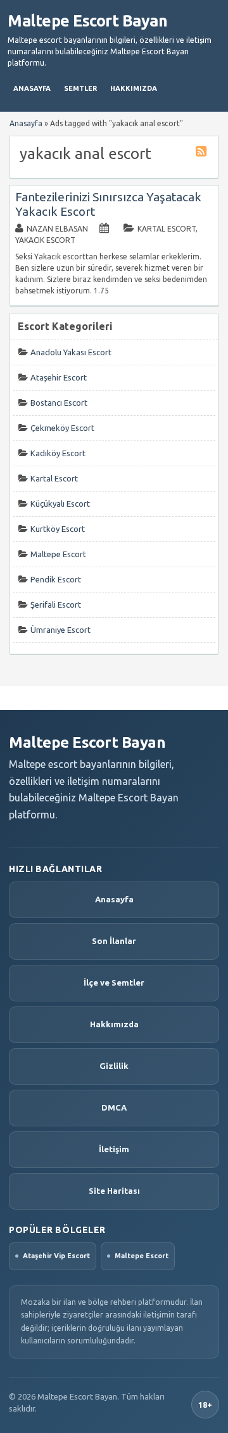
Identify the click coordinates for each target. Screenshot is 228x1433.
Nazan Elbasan (57, 229)
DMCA (114, 1107)
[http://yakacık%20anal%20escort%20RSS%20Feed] (203, 153)
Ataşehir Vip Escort (56, 1255)
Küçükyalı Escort (60, 503)
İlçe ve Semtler (114, 982)
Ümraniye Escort (60, 629)
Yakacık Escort (45, 240)
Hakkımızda (133, 88)
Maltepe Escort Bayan (87, 21)
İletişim (114, 1149)
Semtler (80, 88)
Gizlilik (114, 1065)
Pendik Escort (55, 579)
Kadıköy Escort (58, 453)
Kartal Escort (166, 229)
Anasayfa (32, 88)
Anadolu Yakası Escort (70, 352)
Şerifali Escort (55, 604)
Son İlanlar (114, 940)
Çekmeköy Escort (62, 427)
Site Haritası (114, 1190)
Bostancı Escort (58, 402)
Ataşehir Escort (58, 377)
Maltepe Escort (58, 554)
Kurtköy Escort (57, 528)
